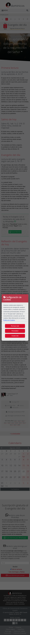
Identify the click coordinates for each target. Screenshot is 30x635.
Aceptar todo (15, 335)
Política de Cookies (9, 320)
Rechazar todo (15, 326)
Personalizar (15, 331)
